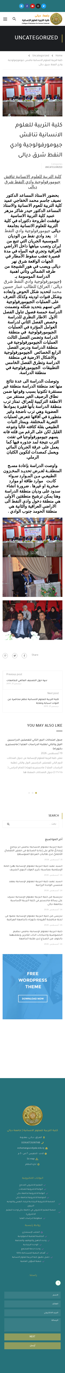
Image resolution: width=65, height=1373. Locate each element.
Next (32, 1337)
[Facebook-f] (27, 6)
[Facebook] (24, 655)
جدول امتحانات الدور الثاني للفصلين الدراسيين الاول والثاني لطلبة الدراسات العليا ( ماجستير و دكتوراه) (34, 744)
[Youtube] (32, 6)
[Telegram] (21, 6)
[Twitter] (43, 6)
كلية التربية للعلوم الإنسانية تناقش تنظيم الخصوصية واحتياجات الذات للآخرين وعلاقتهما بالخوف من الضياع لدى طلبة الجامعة (35, 935)
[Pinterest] (5, 655)
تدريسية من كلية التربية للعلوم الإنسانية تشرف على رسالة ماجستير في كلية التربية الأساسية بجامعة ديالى (34, 901)
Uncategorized (40, 56)
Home (59, 56)
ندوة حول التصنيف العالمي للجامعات (26, 680)
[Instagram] (38, 6)
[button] (36, 793)
